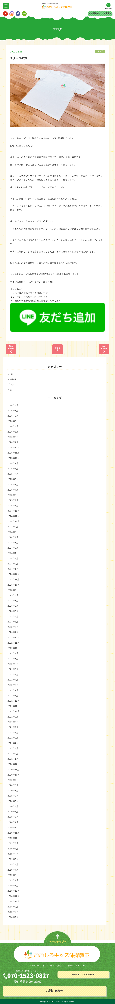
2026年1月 (12, 442)
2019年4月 (12, 870)
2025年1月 (12, 505)
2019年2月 (12, 880)
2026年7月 (12, 410)
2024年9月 (12, 526)
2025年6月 (12, 479)
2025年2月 (12, 500)
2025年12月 (13, 447)
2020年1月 (12, 822)
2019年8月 (12, 848)
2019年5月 (12, 864)
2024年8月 (12, 532)
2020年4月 (12, 806)
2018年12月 (13, 891)
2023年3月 (12, 622)
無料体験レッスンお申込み (100, 13)
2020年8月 (12, 785)
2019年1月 (12, 885)
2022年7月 (12, 664)
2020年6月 (12, 796)
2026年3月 (12, 432)
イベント (11, 374)
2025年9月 (12, 463)
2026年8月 (12, 405)
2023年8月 (12, 595)
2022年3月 (12, 685)
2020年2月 (12, 817)
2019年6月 (12, 859)
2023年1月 (12, 632)
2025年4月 (12, 490)
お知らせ (11, 379)
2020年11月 (13, 769)
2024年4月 (12, 553)
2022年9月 (12, 653)
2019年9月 (12, 843)
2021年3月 (12, 748)
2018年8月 (12, 912)
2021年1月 (12, 759)
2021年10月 (13, 711)
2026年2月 (12, 437)
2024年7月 (12, 537)
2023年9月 (12, 590)
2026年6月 (12, 416)
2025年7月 (12, 474)
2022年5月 (12, 674)
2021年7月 (12, 727)
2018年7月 (12, 917)
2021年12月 (13, 701)
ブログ (10, 384)
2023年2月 (12, 627)
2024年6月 (12, 542)
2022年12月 (13, 637)
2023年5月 (12, 611)
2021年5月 (12, 738)
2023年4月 (12, 616)
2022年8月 (12, 658)
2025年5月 (12, 484)
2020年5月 (12, 801)
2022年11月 (13, 643)
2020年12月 (13, 764)
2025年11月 (13, 453)
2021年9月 (12, 717)
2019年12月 (13, 827)
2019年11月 (13, 833)
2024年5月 (12, 548)
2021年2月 (12, 753)
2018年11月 (13, 896)
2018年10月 (13, 901)
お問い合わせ (54, 990)
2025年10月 (13, 458)
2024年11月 (13, 516)
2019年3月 (12, 875)
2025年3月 (12, 495)
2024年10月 (13, 521)
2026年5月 (12, 421)
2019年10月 (13, 838)
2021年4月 (12, 743)
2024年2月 (12, 563)
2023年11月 (13, 579)
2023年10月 (13, 585)
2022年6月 (12, 669)
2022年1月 (12, 695)
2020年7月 (12, 790)
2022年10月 (13, 648)
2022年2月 (12, 690)
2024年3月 (12, 558)
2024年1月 (12, 569)
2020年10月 (13, 775)
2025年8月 (12, 468)
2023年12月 (13, 574)
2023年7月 (12, 600)
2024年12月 (13, 511)
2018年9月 (12, 907)
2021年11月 (13, 706)
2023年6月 (12, 606)
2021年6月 (12, 732)
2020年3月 (12, 811)
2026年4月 (12, 426)
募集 (9, 390)
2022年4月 (12, 680)
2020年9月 (12, 780)
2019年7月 (12, 854)
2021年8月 (12, 722)
